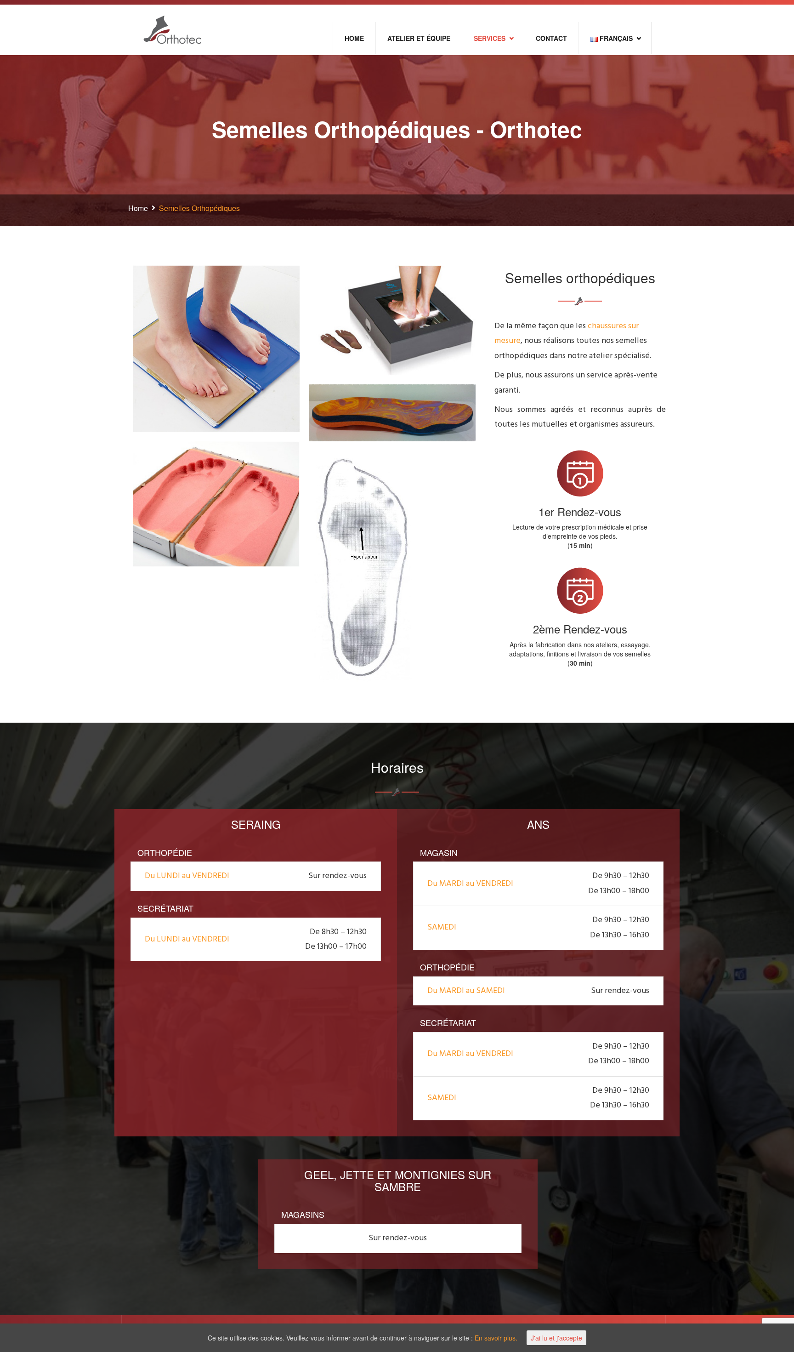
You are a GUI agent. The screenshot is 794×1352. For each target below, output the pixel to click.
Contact (551, 38)
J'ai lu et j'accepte (556, 1337)
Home (354, 38)
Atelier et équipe (418, 38)
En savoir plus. (496, 1337)
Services (489, 38)
